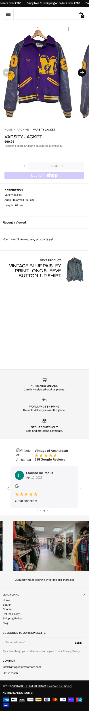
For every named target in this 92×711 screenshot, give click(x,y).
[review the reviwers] (17, 486)
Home (8, 129)
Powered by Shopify (59, 686)
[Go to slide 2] (40, 510)
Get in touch (10, 673)
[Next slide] (82, 73)
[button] (8, 14)
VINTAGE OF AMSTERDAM (29, 686)
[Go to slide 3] (44, 511)
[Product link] (44, 268)
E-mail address (14, 642)
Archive (23, 129)
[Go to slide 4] (47, 510)
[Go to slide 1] (37, 510)
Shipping (29, 145)
